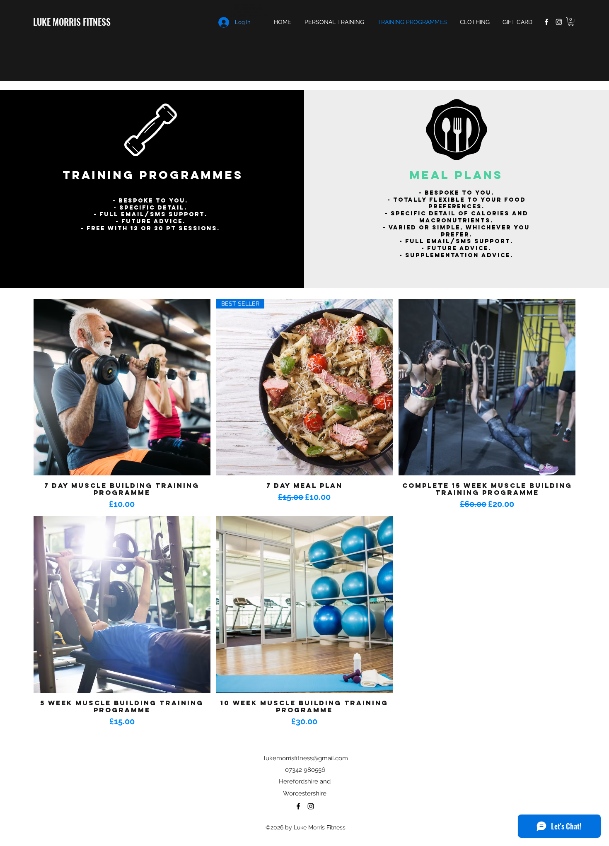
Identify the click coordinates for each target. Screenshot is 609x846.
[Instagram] (559, 22)
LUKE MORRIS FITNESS (72, 21)
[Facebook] (546, 22)
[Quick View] (122, 387)
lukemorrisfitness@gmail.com (306, 758)
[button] (571, 21)
